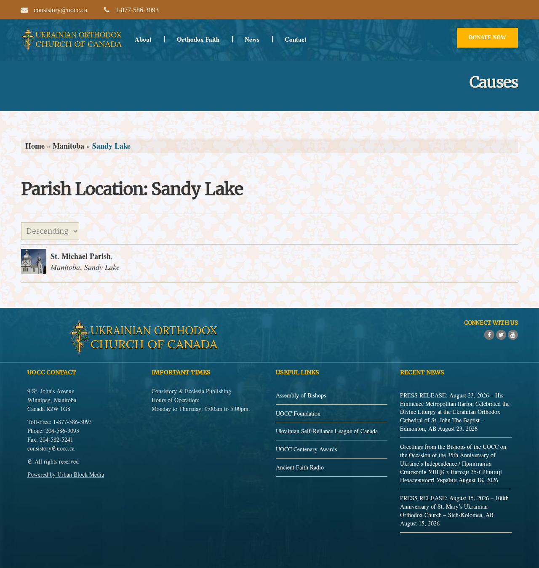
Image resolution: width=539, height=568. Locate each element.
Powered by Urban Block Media (65, 474)
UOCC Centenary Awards (306, 449)
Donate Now (487, 37)
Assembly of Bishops (301, 395)
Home (35, 145)
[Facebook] (489, 335)
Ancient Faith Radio (300, 467)
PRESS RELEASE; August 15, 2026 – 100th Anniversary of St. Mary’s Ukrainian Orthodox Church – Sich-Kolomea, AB (454, 506)
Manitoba (68, 145)
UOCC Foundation (298, 413)
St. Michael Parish (81, 256)
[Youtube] (513, 335)
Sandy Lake (102, 267)
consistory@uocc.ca (51, 448)
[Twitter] (501, 335)
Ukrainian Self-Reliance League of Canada (327, 431)
